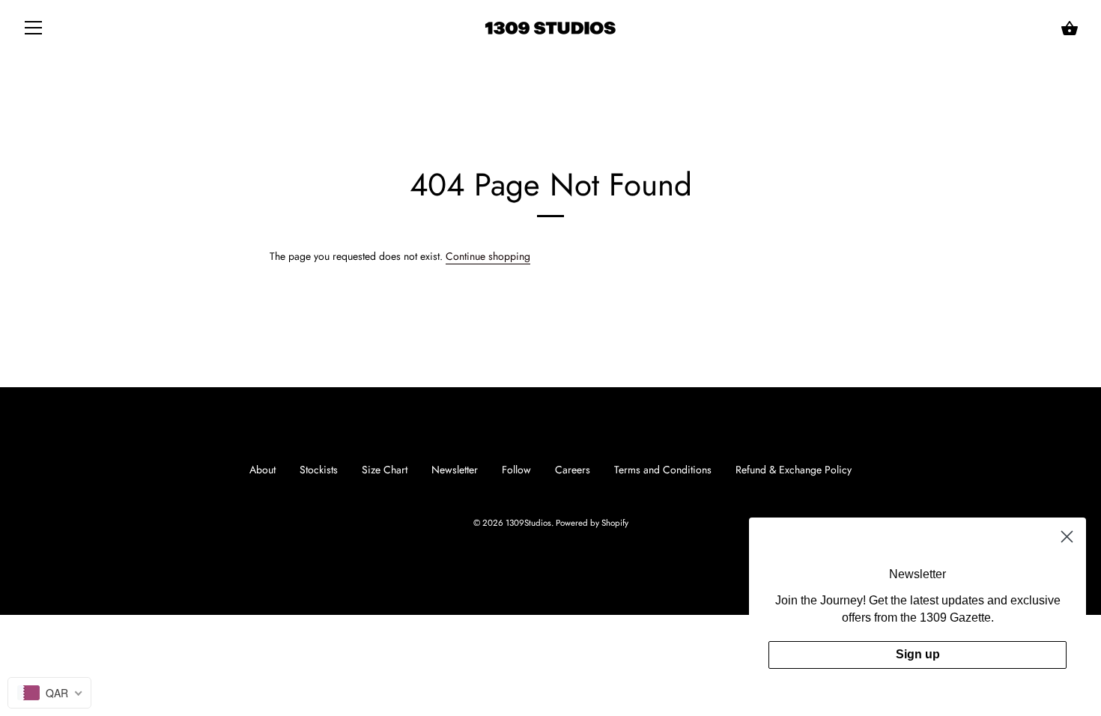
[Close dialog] (1067, 537)
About (262, 469)
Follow (516, 469)
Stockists (319, 469)
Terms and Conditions (663, 469)
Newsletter (454, 469)
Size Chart (384, 469)
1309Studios (528, 523)
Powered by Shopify (592, 523)
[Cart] (1070, 28)
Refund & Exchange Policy (793, 469)
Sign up (918, 654)
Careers (572, 469)
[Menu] (33, 30)
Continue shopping (488, 256)
